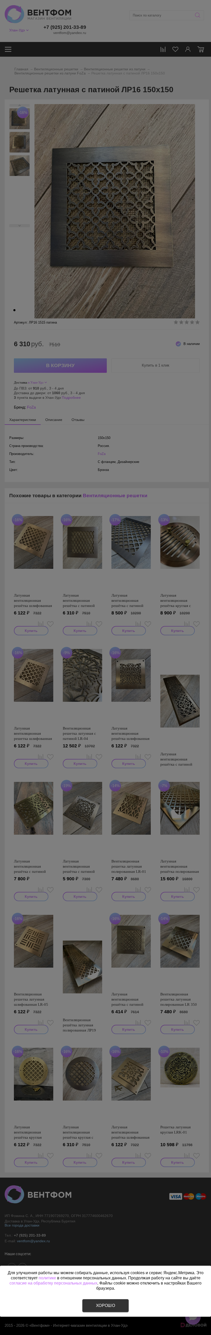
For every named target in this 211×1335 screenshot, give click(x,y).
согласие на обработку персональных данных (53, 1283)
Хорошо (105, 1305)
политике (47, 1278)
